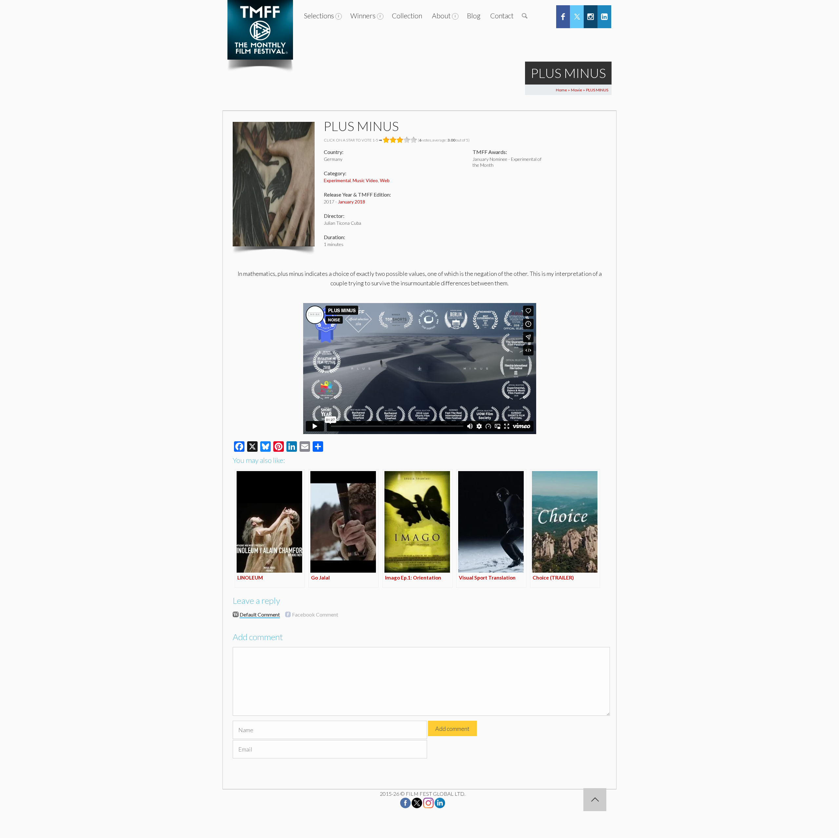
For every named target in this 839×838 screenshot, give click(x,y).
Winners (363, 15)
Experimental (337, 180)
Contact (502, 15)
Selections (319, 15)
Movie (576, 89)
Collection (407, 15)
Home (561, 89)
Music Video (365, 180)
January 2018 (351, 201)
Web (385, 180)
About (441, 15)
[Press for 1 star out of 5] (386, 140)
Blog (473, 15)
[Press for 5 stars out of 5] (413, 140)
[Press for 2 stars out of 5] (393, 140)
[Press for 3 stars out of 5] (400, 140)
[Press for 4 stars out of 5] (406, 140)
